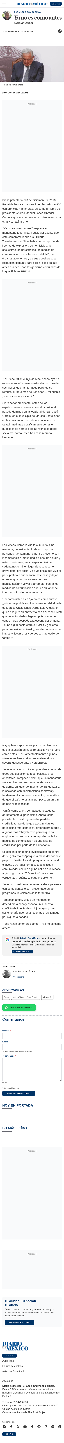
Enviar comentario (18, 1093)
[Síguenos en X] (18, 1427)
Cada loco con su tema (27, 12)
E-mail (5, 1042)
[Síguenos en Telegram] (53, 1427)
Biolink (9, 1434)
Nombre (6, 1031)
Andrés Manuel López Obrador (26, 997)
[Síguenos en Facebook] (11, 1427)
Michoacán (47, 997)
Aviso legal (8, 1361)
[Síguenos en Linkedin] (39, 1427)
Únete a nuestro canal (21, 1007)
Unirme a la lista (19, 1322)
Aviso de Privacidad (13, 1371)
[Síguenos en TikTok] (32, 1427)
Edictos (9, 1356)
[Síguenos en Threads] (46, 1427)
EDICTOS (56, 4)
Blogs (6, 997)
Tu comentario (9, 1056)
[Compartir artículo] (60, 31)
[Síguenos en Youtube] (25, 1427)
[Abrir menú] (4, 4)
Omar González (23, 23)
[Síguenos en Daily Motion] (60, 1427)
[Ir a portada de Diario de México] (32, 1346)
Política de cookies (12, 1366)
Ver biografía (18, 977)
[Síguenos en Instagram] (4, 1427)
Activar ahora (21, 952)
